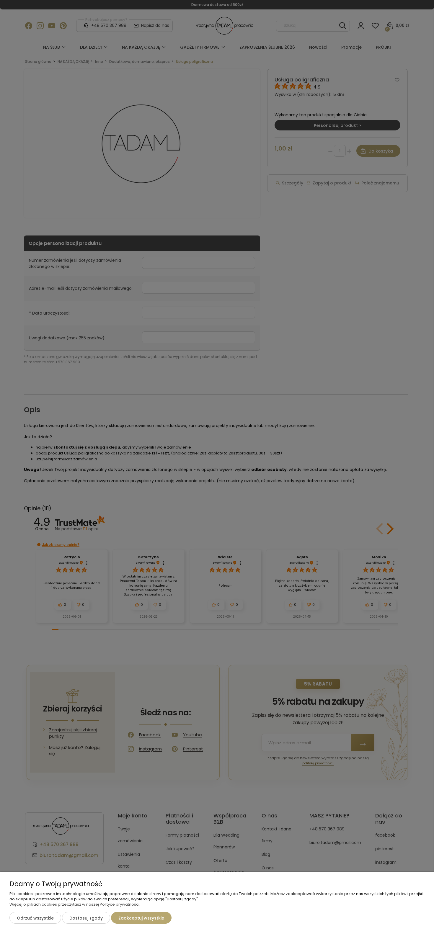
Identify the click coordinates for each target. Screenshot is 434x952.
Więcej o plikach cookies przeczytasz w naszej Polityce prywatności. (74, 904)
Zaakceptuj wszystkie (141, 918)
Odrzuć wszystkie (35, 918)
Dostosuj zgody (86, 918)
